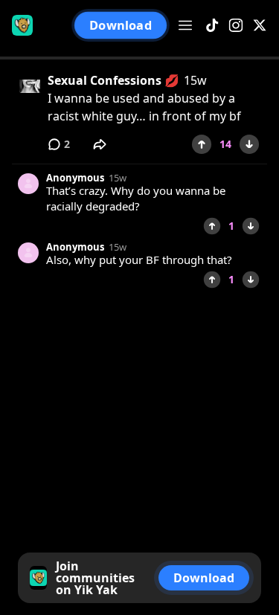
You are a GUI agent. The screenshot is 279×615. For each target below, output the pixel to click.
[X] (259, 26)
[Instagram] (235, 26)
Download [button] (120, 25)
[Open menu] (185, 25)
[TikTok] (212, 26)
